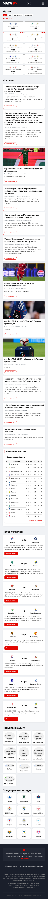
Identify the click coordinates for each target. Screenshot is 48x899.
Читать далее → (11, 106)
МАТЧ (10, 3)
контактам (25, 858)
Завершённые (18, 15)
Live (10, 15)
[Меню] (43, 3)
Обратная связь (11, 866)
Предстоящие (28, 15)
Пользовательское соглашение (31, 866)
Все (5, 15)
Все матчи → (7, 18)
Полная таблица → (35, 520)
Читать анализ (11, 553)
